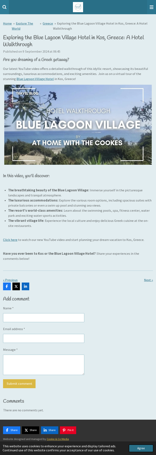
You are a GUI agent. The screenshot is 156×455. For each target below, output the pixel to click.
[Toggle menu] (151, 7)
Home (7, 23)
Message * (10, 350)
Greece (48, 23)
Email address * (14, 329)
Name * (8, 308)
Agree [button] (141, 448)
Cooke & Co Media (58, 439)
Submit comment (19, 383)
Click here (10, 240)
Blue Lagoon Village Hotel (35, 79)
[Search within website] (4, 7)
